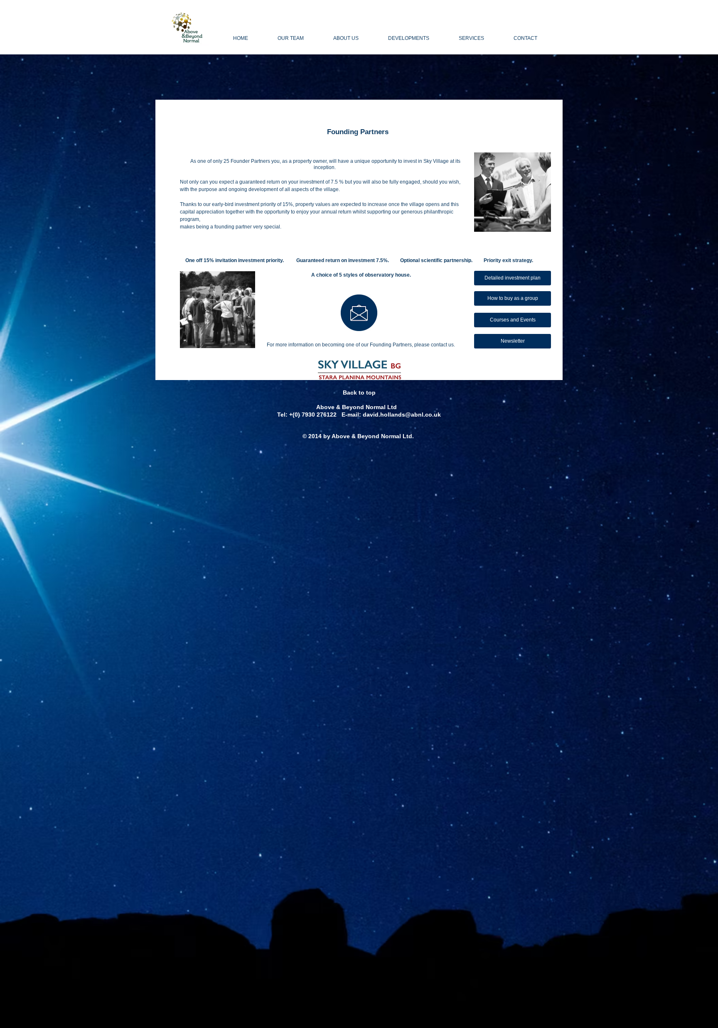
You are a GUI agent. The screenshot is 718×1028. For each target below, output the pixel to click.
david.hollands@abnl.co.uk (402, 414)
